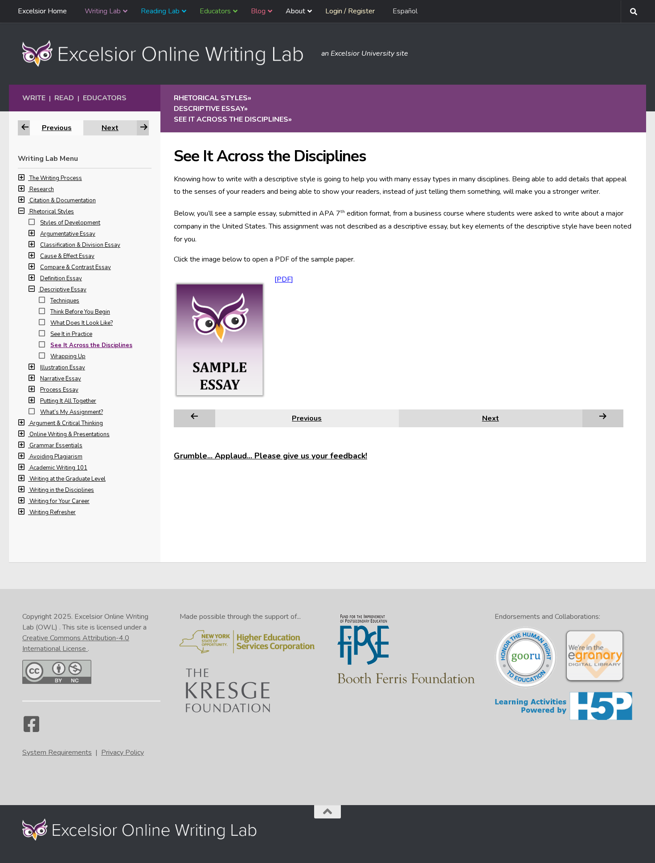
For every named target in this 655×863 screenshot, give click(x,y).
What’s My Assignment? (71, 412)
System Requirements (57, 752)
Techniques (64, 301)
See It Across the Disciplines (91, 345)
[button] (23, 178)
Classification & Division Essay (80, 245)
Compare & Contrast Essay (75, 267)
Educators (105, 98)
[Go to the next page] (602, 418)
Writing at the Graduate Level (67, 479)
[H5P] (564, 719)
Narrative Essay (60, 379)
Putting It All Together (68, 401)
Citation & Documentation (62, 200)
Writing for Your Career (59, 501)
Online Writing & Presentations (69, 434)
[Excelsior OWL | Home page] (167, 53)
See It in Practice (71, 334)
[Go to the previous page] (194, 418)
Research (41, 189)
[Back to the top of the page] (327, 811)
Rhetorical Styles (51, 212)
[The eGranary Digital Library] (595, 682)
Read (64, 98)
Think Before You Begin (80, 312)
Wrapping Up (68, 356)
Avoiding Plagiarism (55, 457)
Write (33, 98)
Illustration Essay (62, 368)
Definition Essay (61, 278)
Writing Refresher (52, 512)
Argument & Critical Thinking (66, 423)
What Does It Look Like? (81, 323)
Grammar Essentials (55, 446)
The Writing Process (55, 178)
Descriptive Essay (63, 290)
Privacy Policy (122, 752)
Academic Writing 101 (58, 468)
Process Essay (59, 390)
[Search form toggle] (633, 11)
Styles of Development (70, 223)
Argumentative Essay (67, 234)
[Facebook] (31, 728)
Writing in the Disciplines (61, 490)
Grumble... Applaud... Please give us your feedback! (270, 455)
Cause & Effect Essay (67, 256)
